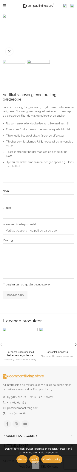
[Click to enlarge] (9, 51)
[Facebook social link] (7, 424)
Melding (8, 240)
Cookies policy (52, 459)
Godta (22, 459)
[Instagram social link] (16, 424)
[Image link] (23, 376)
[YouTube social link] (25, 424)
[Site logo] (38, 5)
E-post (7, 207)
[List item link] (38, 403)
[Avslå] (35, 465)
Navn (6, 191)
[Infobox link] (65, 5)
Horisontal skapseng (26, 359)
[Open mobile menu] (4, 5)
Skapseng (9, 359)
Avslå (34, 459)
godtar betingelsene (37, 284)
